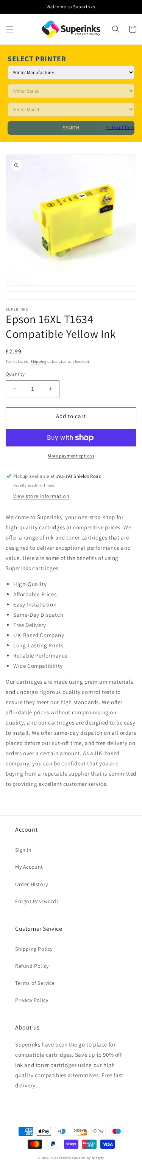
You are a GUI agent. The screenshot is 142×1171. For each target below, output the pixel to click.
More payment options (71, 456)
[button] (9, 29)
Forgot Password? (37, 901)
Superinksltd (61, 1157)
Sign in (23, 849)
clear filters (120, 127)
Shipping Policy (34, 949)
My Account (29, 866)
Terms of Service (35, 983)
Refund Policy (32, 966)
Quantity (15, 374)
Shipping (39, 361)
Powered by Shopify (88, 1157)
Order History (31, 884)
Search (71, 127)
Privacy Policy (31, 1000)
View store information (41, 496)
